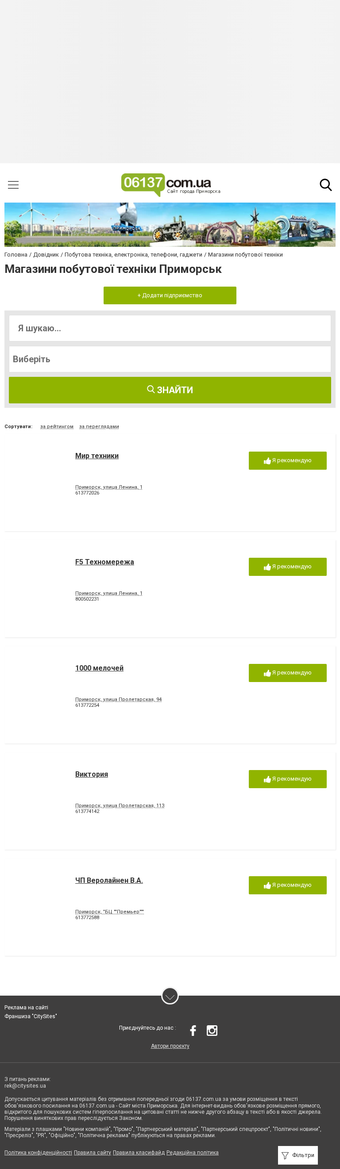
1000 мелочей (99, 668)
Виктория (91, 774)
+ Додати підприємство (170, 295)
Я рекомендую (291, 460)
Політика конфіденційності (38, 1153)
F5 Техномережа (104, 562)
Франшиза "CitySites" (30, 1016)
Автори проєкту (170, 1046)
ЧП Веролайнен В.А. (109, 880)
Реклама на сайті (26, 1007)
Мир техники (97, 456)
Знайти (174, 390)
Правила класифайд (139, 1153)
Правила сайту (92, 1153)
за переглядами (99, 426)
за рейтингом (56, 426)
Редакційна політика (192, 1153)
